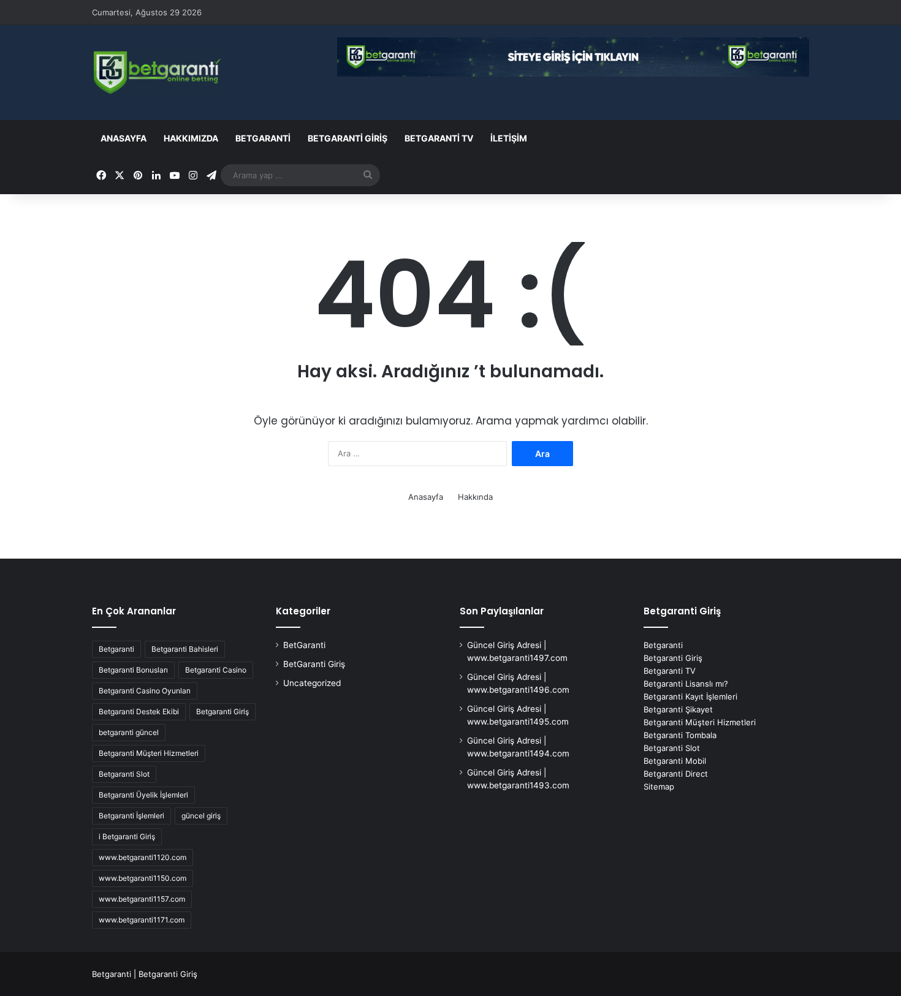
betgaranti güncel (129, 732)
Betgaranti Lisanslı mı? (686, 684)
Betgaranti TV (439, 138)
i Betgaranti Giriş (127, 836)
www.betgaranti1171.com (141, 919)
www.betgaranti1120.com (142, 857)
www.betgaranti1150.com (142, 878)
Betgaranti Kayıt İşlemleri (690, 696)
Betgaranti (116, 649)
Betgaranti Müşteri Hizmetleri (149, 753)
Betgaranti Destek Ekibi (139, 711)
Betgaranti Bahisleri (184, 649)
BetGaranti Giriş (347, 138)
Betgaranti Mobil (675, 761)
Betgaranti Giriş (222, 711)
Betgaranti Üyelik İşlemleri (143, 794)
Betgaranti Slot (124, 774)
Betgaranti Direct (676, 774)
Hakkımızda (191, 138)
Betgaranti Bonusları (133, 669)
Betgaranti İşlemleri (131, 815)
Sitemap (659, 786)
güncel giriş (201, 815)
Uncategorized (312, 683)
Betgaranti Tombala (680, 735)
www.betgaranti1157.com (142, 899)
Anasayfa (123, 138)
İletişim (508, 138)
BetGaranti (263, 138)
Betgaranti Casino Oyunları (145, 690)
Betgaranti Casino (215, 669)
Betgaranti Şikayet (678, 709)
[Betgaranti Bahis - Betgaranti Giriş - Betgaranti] (157, 73)
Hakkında (475, 497)
